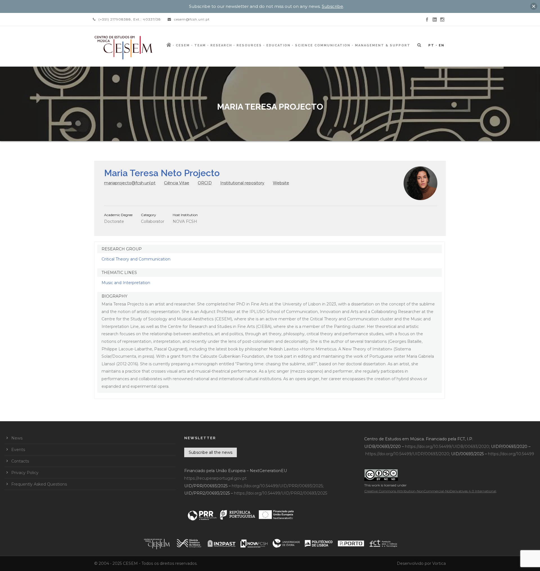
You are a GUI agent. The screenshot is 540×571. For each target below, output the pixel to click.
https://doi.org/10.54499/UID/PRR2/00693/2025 (280, 493)
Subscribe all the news (210, 452)
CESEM (183, 45)
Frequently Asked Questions (39, 484)
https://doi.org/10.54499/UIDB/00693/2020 (447, 446)
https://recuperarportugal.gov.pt (215, 478)
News (16, 438)
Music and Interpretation (126, 282)
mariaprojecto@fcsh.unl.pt (130, 182)
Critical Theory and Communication (136, 259)
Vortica (439, 563)
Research (221, 45)
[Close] (533, 6)
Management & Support (382, 45)
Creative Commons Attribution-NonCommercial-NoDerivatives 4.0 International (430, 491)
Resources (249, 45)
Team (200, 45)
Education (278, 45)
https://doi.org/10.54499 (511, 453)
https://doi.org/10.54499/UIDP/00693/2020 (407, 453)
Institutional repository (242, 182)
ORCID (205, 182)
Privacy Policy (25, 472)
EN (441, 45)
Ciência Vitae (176, 182)
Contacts (20, 461)
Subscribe (332, 6)
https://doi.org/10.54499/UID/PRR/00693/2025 (277, 485)
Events (18, 449)
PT (431, 45)
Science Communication (322, 45)
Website (281, 182)
